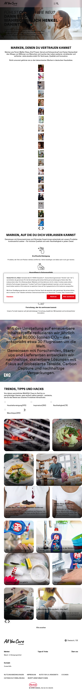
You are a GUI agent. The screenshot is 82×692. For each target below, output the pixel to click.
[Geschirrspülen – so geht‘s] (27, 569)
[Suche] (57, 3)
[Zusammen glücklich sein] (59, 470)
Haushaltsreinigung (16, 405)
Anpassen (9, 296)
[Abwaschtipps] (67, 569)
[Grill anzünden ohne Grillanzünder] (27, 435)
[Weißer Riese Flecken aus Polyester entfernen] (27, 502)
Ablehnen (53, 297)
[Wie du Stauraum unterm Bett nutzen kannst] (19, 604)
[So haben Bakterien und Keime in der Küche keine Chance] (59, 537)
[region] (41, 288)
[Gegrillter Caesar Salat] (19, 470)
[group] (41, 147)
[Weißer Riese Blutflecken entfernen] (67, 502)
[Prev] (39, 228)
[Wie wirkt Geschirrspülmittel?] (19, 537)
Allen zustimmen (68, 297)
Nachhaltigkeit (60, 405)
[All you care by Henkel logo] (10, 4)
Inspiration (39, 405)
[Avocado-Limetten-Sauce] (67, 435)
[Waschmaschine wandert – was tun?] (59, 604)
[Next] (42, 228)
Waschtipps (13, 413)
